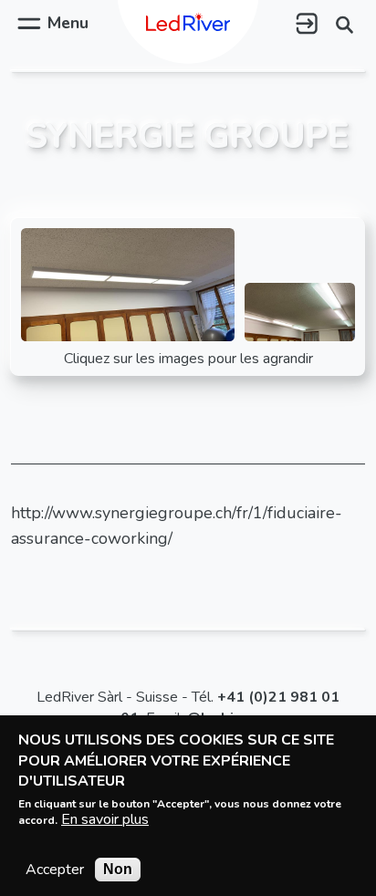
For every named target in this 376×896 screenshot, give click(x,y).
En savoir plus (105, 819)
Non (117, 869)
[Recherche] (347, 23)
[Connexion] (307, 24)
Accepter (55, 869)
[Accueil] (188, 23)
